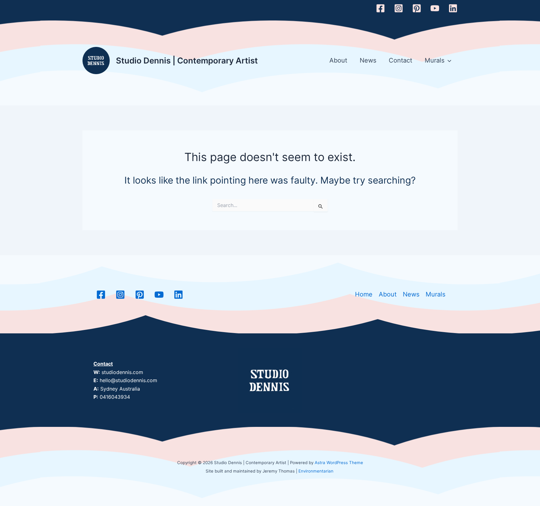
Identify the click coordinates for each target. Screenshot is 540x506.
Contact (400, 60)
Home (363, 294)
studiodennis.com (122, 372)
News (368, 60)
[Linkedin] (453, 8)
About (338, 60)
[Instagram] (398, 8)
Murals (434, 60)
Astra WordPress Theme (339, 462)
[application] (447, 60)
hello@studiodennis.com (128, 380)
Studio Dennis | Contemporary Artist (187, 60)
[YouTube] (434, 8)
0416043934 (115, 397)
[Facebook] (380, 8)
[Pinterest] (416, 8)
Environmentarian (315, 470)
